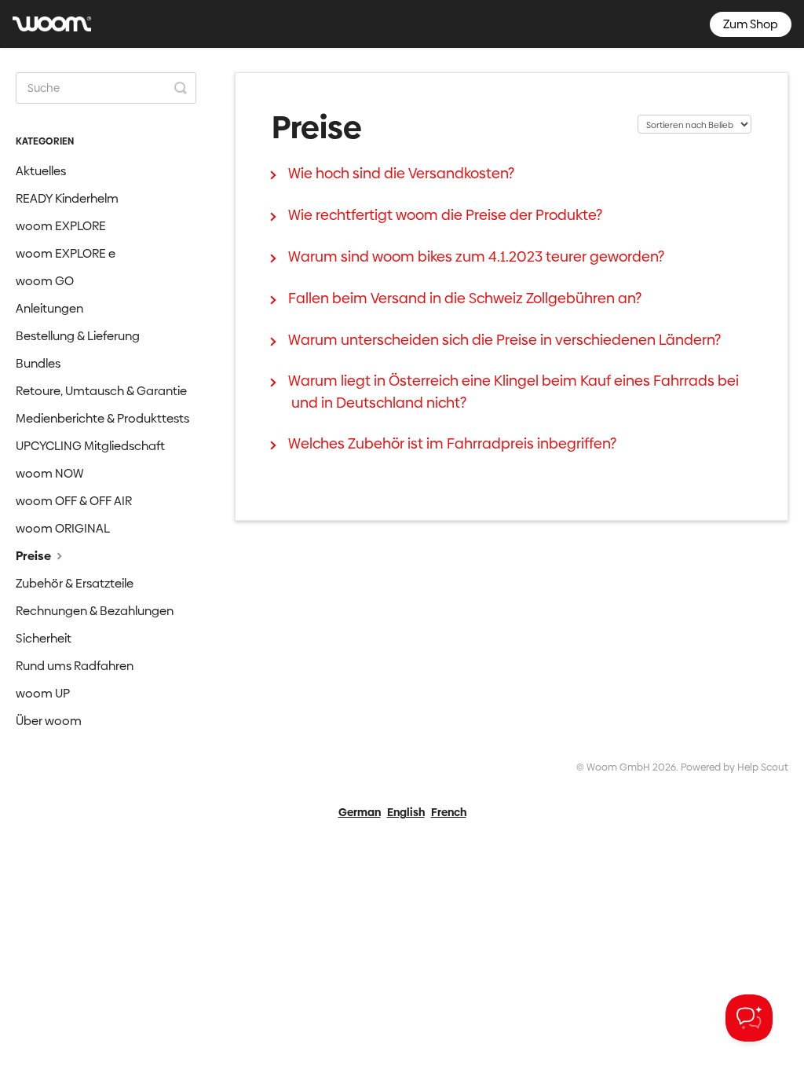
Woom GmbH (618, 767)
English (406, 812)
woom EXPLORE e (65, 253)
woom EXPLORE (61, 226)
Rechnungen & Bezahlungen (95, 610)
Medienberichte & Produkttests (102, 418)
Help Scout (762, 767)
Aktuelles (41, 171)
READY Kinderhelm (67, 198)
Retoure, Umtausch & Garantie (101, 391)
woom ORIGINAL (63, 528)
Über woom (49, 720)
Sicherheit (43, 638)
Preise (34, 555)
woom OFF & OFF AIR (74, 501)
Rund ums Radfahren (74, 665)
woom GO (45, 281)
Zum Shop (750, 24)
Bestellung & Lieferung (78, 336)
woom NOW (49, 473)
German (359, 812)
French (448, 812)
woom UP (43, 693)
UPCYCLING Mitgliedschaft (90, 446)
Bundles (38, 363)
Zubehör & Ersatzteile (74, 583)
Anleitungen (49, 308)
